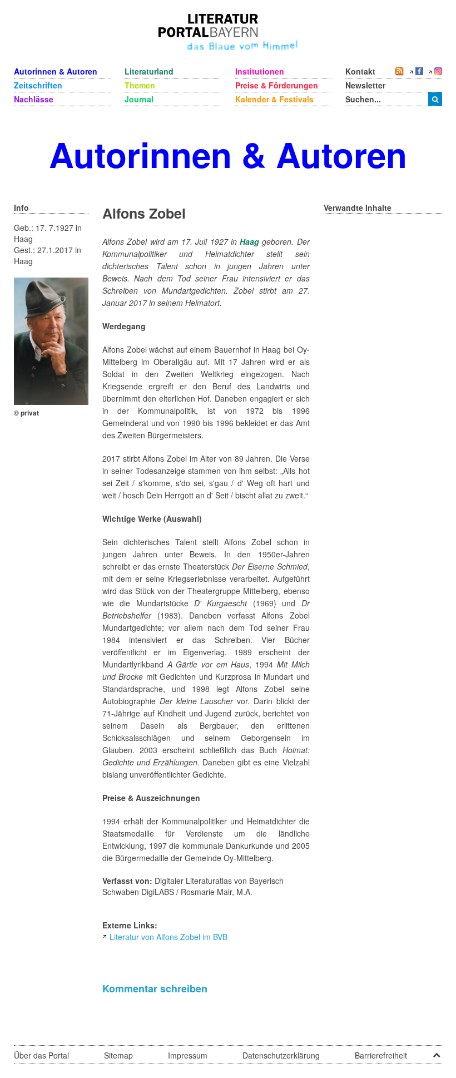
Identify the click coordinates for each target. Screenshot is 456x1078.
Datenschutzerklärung (281, 1055)
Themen (140, 85)
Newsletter (365, 85)
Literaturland (149, 71)
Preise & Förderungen (276, 85)
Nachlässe (33, 99)
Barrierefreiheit (381, 1055)
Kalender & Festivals (274, 99)
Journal (139, 99)
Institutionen (259, 71)
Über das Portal (41, 1055)
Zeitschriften (38, 85)
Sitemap (118, 1055)
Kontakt (360, 71)
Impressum (187, 1055)
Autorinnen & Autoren (55, 71)
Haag (249, 241)
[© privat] (51, 339)
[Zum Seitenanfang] (436, 1051)
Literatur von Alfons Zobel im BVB (168, 936)
